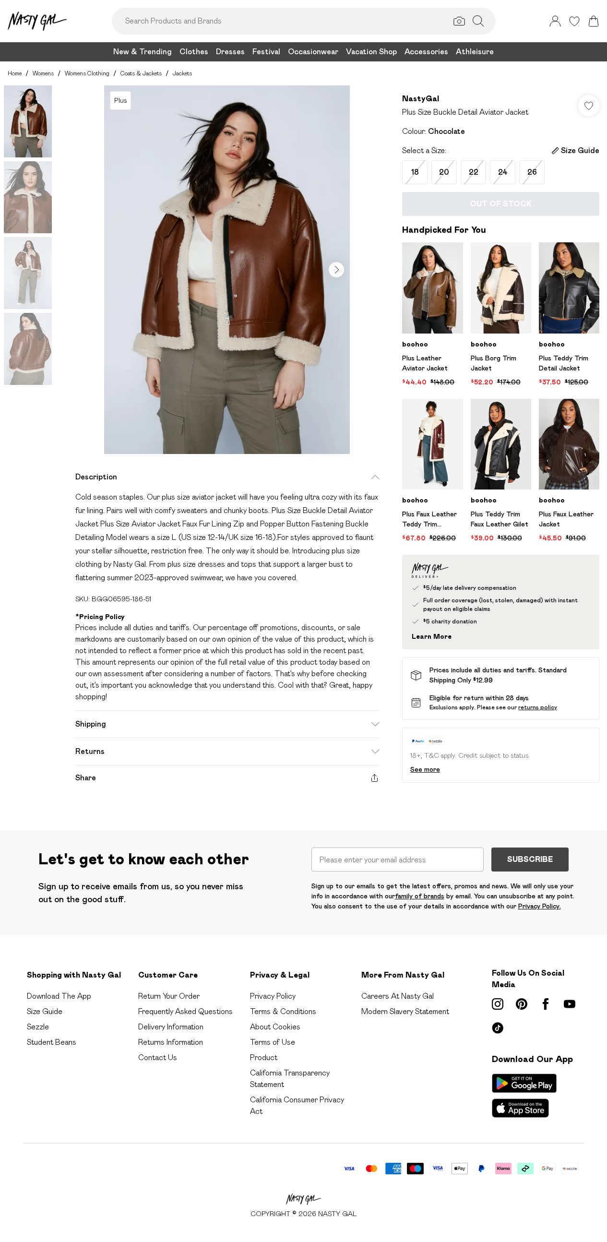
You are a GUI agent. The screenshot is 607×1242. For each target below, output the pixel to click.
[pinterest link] (521, 1004)
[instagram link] (497, 1004)
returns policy (537, 707)
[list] (227, 269)
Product (263, 1057)
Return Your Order (169, 996)
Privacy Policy (273, 996)
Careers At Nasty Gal (397, 996)
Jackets (182, 73)
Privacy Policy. (539, 906)
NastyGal (420, 99)
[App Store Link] (524, 1096)
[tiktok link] (497, 1028)
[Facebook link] (545, 1004)
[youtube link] (569, 1004)
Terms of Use (272, 1042)
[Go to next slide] (336, 269)
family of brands (419, 896)
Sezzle (38, 1027)
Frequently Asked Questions (185, 1011)
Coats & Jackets (141, 73)
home (15, 73)
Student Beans (51, 1042)
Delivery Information (170, 1027)
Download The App (59, 996)
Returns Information (170, 1042)
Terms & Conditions (283, 1011)
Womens (43, 73)
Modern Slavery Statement (405, 1011)
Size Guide (44, 1011)
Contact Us (157, 1057)
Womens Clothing (87, 73)
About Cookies (275, 1027)
